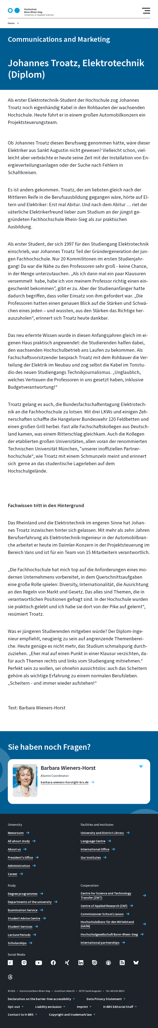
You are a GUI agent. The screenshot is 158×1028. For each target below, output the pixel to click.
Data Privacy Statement (104, 999)
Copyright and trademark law (70, 1014)
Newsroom (16, 833)
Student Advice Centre (24, 918)
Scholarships (17, 943)
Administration (19, 866)
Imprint (82, 1007)
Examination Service (22, 910)
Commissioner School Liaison (102, 914)
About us (14, 849)
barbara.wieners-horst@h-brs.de (64, 782)
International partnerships (100, 942)
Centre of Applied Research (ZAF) (104, 906)
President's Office (20, 857)
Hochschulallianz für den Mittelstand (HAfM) (107, 924)
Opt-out (14, 1007)
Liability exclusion (48, 1007)
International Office (95, 849)
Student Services (20, 926)
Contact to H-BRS (21, 1014)
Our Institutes (91, 857)
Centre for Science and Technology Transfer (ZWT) (106, 895)
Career (12, 874)
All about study (19, 841)
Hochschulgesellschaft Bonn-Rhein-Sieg (109, 934)
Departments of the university (30, 902)
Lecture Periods (19, 935)
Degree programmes (22, 894)
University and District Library (102, 833)
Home (11, 23)
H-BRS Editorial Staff (118, 1007)
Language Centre (93, 841)
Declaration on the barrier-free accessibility (39, 999)
